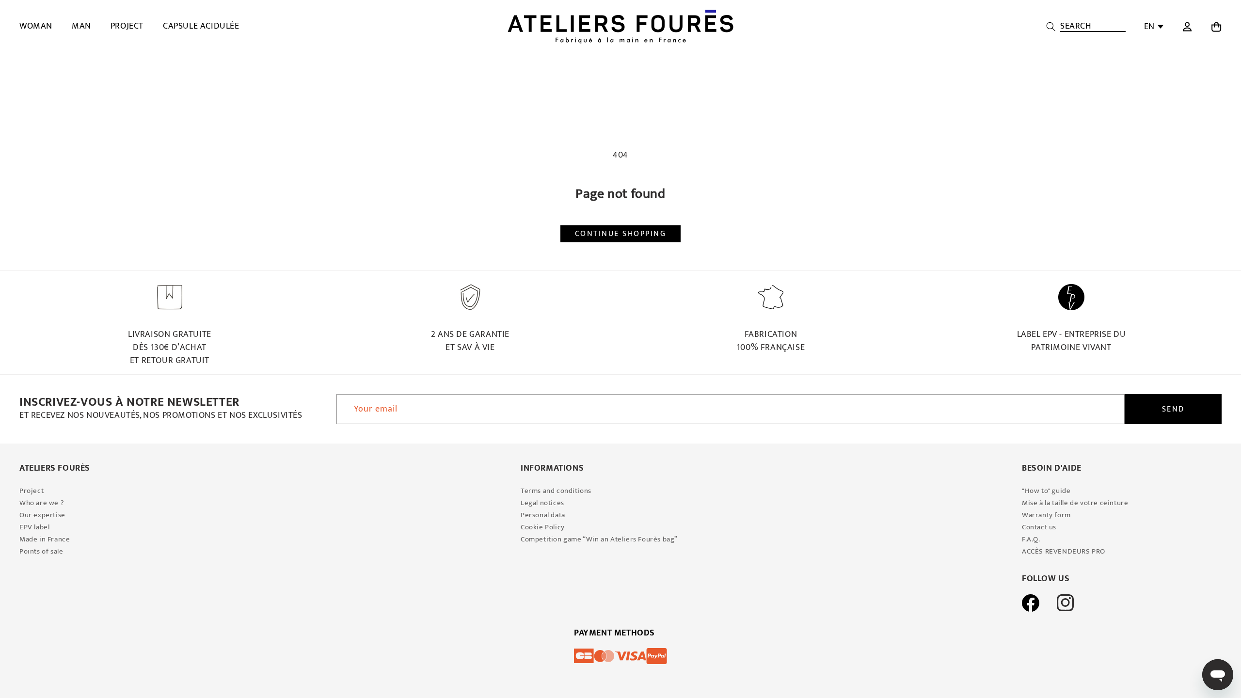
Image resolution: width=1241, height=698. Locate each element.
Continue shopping (621, 233)
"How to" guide (1046, 490)
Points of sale (41, 551)
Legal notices (542, 503)
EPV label (34, 527)
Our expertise (42, 515)
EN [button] (1149, 26)
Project (31, 490)
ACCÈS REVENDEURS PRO (1063, 551)
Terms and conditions (556, 490)
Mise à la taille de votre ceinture (1075, 503)
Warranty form (1046, 515)
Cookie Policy (543, 527)
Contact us (1039, 527)
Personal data (543, 515)
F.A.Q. (1031, 539)
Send (1173, 409)
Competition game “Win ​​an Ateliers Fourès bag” (599, 539)
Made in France (44, 539)
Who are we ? (41, 503)
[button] (1085, 26)
